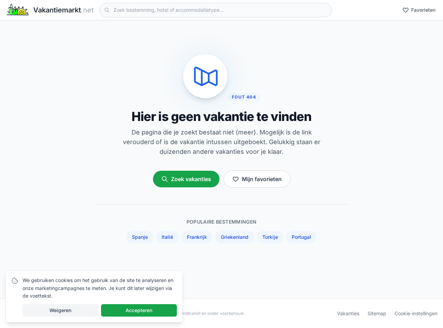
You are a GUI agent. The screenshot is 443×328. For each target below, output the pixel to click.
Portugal (301, 237)
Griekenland (234, 237)
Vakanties (348, 313)
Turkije (270, 237)
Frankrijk (197, 237)
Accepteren (139, 310)
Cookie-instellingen (416, 313)
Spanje (140, 237)
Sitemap (377, 313)
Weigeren (60, 310)
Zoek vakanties (191, 179)
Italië (167, 237)
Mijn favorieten (262, 179)
